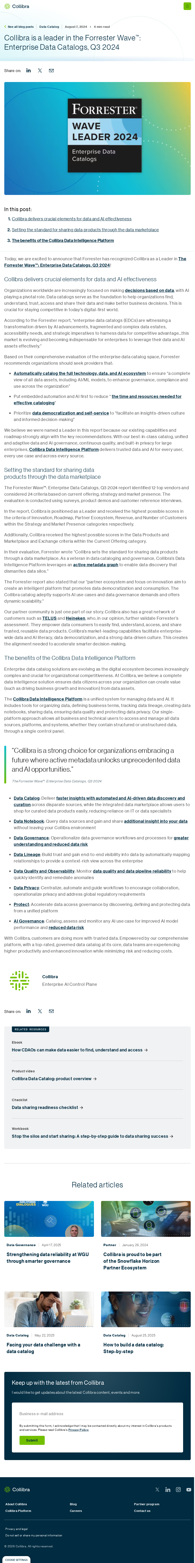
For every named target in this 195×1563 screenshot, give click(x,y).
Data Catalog (49, 26)
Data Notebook (29, 821)
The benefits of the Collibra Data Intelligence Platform (63, 240)
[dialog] (16, 1559)
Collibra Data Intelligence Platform (64, 449)
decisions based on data (149, 290)
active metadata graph (95, 564)
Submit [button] (32, 1440)
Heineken (75, 618)
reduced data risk (66, 927)
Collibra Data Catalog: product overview (52, 1078)
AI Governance (29, 921)
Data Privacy (26, 887)
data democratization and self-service (70, 413)
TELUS (49, 618)
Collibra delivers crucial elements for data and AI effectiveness (72, 218)
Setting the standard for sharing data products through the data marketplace (85, 229)
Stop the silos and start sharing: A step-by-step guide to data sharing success (90, 1136)
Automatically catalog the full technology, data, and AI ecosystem (80, 373)
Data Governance (31, 838)
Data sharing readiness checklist (45, 1107)
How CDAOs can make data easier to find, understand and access (77, 1050)
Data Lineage (27, 854)
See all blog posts (21, 26)
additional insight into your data (155, 821)
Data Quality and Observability (44, 871)
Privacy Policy (78, 1430)
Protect (21, 904)
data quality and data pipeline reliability (132, 871)
